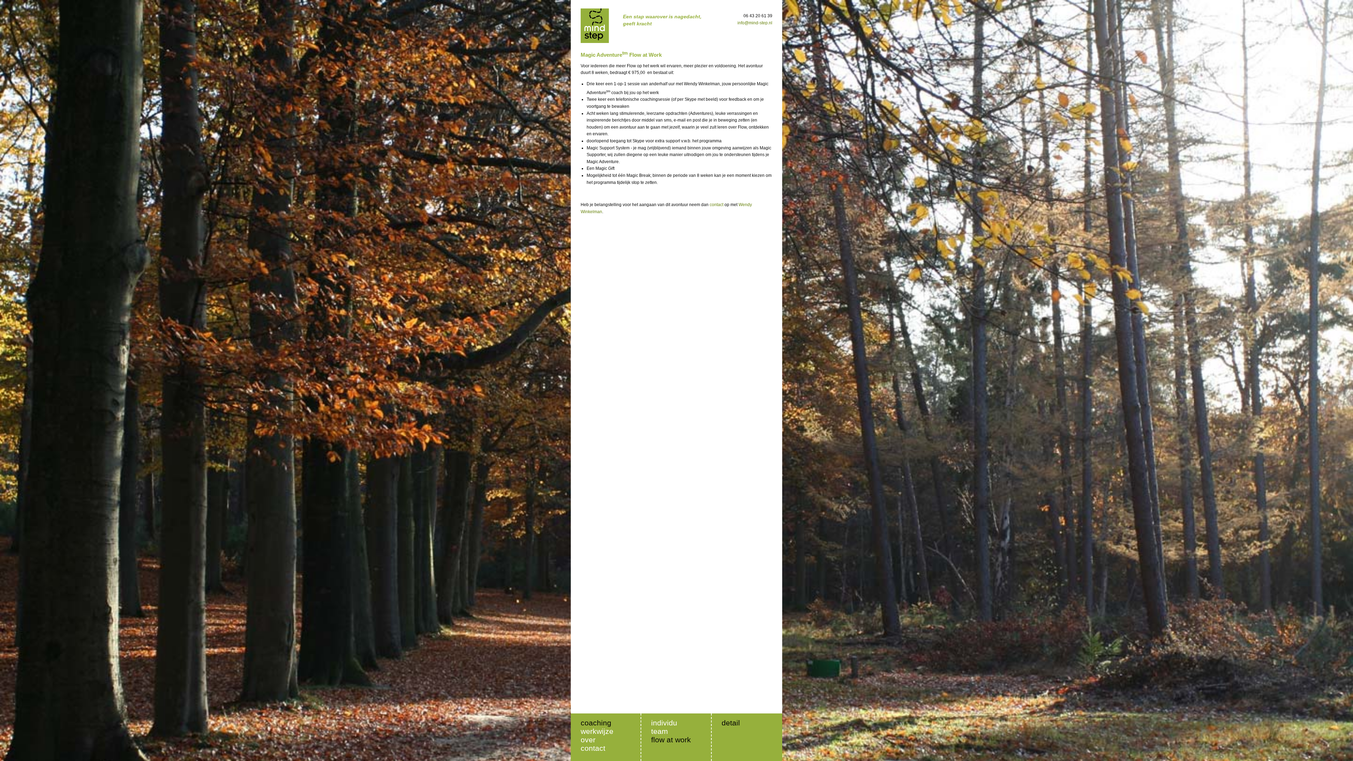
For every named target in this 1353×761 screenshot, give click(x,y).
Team (659, 731)
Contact (593, 748)
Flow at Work (671, 740)
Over (588, 740)
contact (716, 204)
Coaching (596, 723)
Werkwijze (597, 731)
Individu (664, 723)
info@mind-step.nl (754, 22)
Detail (731, 723)
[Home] (595, 25)
